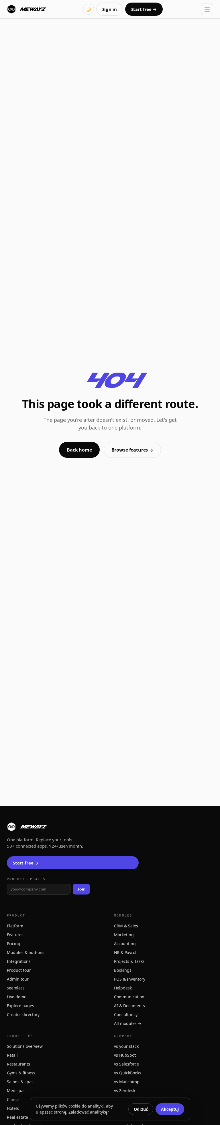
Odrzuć (141, 1109)
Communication (129, 996)
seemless (16, 988)
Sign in (109, 9)
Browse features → (132, 450)
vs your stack (126, 1046)
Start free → (144, 9)
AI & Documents (129, 1005)
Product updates (26, 879)
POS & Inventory (129, 979)
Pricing (13, 943)
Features (15, 934)
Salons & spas (20, 1081)
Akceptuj (170, 1109)
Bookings (122, 970)
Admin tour (18, 979)
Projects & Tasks (129, 961)
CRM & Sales (126, 926)
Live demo (16, 996)
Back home (79, 450)
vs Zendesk (124, 1090)
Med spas (16, 1090)
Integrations (19, 961)
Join (81, 889)
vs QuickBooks (127, 1073)
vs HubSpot (125, 1055)
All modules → (128, 1023)
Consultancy (126, 1014)
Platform (15, 926)
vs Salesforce (126, 1064)
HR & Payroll (126, 952)
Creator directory (23, 1014)
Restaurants (18, 1064)
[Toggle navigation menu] (207, 9)
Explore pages (20, 1005)
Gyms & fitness (21, 1073)
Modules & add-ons (25, 952)
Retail (12, 1055)
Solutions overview (25, 1046)
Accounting (125, 943)
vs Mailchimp (127, 1081)
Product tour (19, 970)
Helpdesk (123, 988)
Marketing (124, 934)
